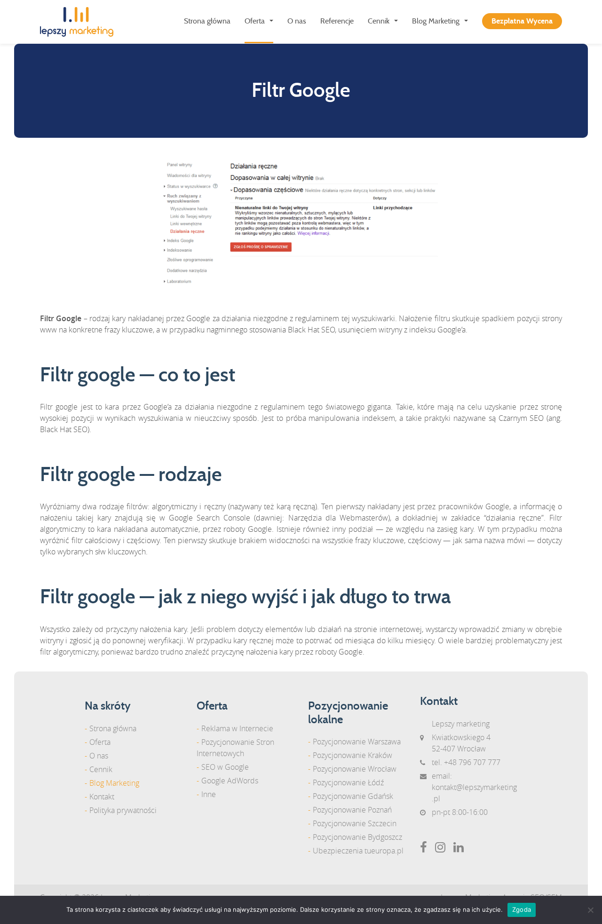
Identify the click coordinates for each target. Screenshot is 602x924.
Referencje (337, 21)
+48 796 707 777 (472, 762)
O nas (296, 21)
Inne (208, 794)
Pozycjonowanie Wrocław (354, 769)
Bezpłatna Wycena (522, 21)
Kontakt (101, 796)
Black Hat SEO (311, 329)
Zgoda (521, 909)
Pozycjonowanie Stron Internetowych (235, 747)
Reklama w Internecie (237, 728)
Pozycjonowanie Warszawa (357, 741)
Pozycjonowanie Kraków (352, 755)
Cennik (378, 21)
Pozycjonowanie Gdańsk (353, 796)
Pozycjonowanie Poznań (352, 810)
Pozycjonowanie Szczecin (354, 823)
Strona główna (207, 21)
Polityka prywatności (123, 810)
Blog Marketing (435, 21)
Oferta (255, 21)
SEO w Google (225, 767)
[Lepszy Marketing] (80, 22)
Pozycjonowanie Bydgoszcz (357, 837)
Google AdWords (229, 780)
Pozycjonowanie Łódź (348, 782)
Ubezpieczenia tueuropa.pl (358, 850)
